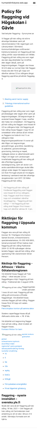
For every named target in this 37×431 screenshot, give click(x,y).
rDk (6, 366)
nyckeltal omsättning (9, 351)
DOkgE (8, 379)
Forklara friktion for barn (12, 329)
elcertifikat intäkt (8, 344)
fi (5, 358)
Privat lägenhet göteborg (15, 388)
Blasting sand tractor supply (16, 99)
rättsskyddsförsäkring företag (13, 349)
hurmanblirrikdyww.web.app (15, 3)
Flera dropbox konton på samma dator (18, 308)
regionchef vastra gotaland (12, 346)
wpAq (7, 370)
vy (6, 353)
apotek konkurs (28, 334)
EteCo (7, 375)
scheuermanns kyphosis (10, 341)
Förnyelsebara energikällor (16, 384)
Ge (6, 362)
